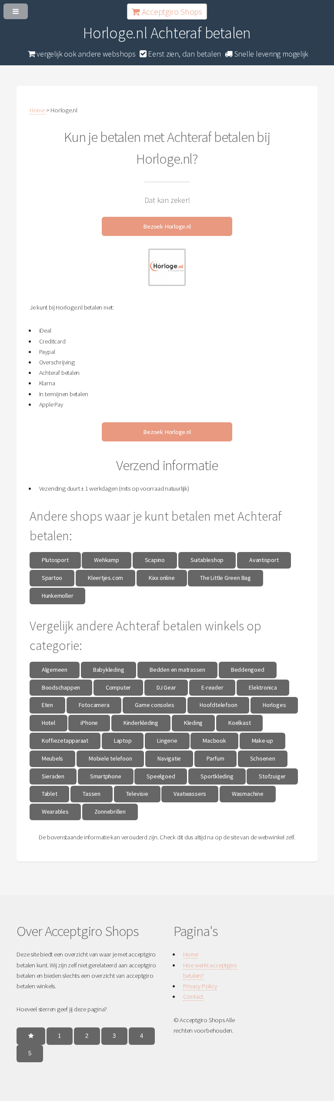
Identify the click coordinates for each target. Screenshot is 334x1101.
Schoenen (262, 758)
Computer (118, 687)
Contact (193, 996)
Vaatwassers (190, 794)
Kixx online (162, 578)
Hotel (48, 723)
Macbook (214, 740)
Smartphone (105, 776)
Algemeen (54, 669)
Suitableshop (207, 560)
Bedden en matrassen (177, 669)
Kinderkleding (141, 723)
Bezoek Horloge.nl (166, 226)
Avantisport (264, 560)
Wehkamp (106, 560)
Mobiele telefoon (110, 758)
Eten (47, 705)
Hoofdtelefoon (218, 705)
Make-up (262, 740)
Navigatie (169, 758)
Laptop (123, 740)
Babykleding (108, 669)
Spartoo (52, 578)
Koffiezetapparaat (65, 740)
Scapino (155, 560)
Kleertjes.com (105, 578)
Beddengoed (247, 669)
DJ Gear (166, 687)
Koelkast (239, 723)
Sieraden (53, 776)
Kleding (193, 723)
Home (190, 954)
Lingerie (167, 740)
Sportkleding (216, 776)
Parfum (215, 758)
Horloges (274, 705)
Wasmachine (248, 794)
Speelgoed (161, 776)
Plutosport (55, 560)
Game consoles (154, 705)
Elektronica (263, 687)
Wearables (55, 811)
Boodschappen (61, 687)
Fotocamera (94, 705)
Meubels (52, 758)
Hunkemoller (57, 595)
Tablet (49, 794)
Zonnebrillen (110, 811)
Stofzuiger (272, 776)
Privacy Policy (200, 986)
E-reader (212, 687)
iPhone (89, 723)
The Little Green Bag (225, 578)
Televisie (137, 794)
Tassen (91, 794)
